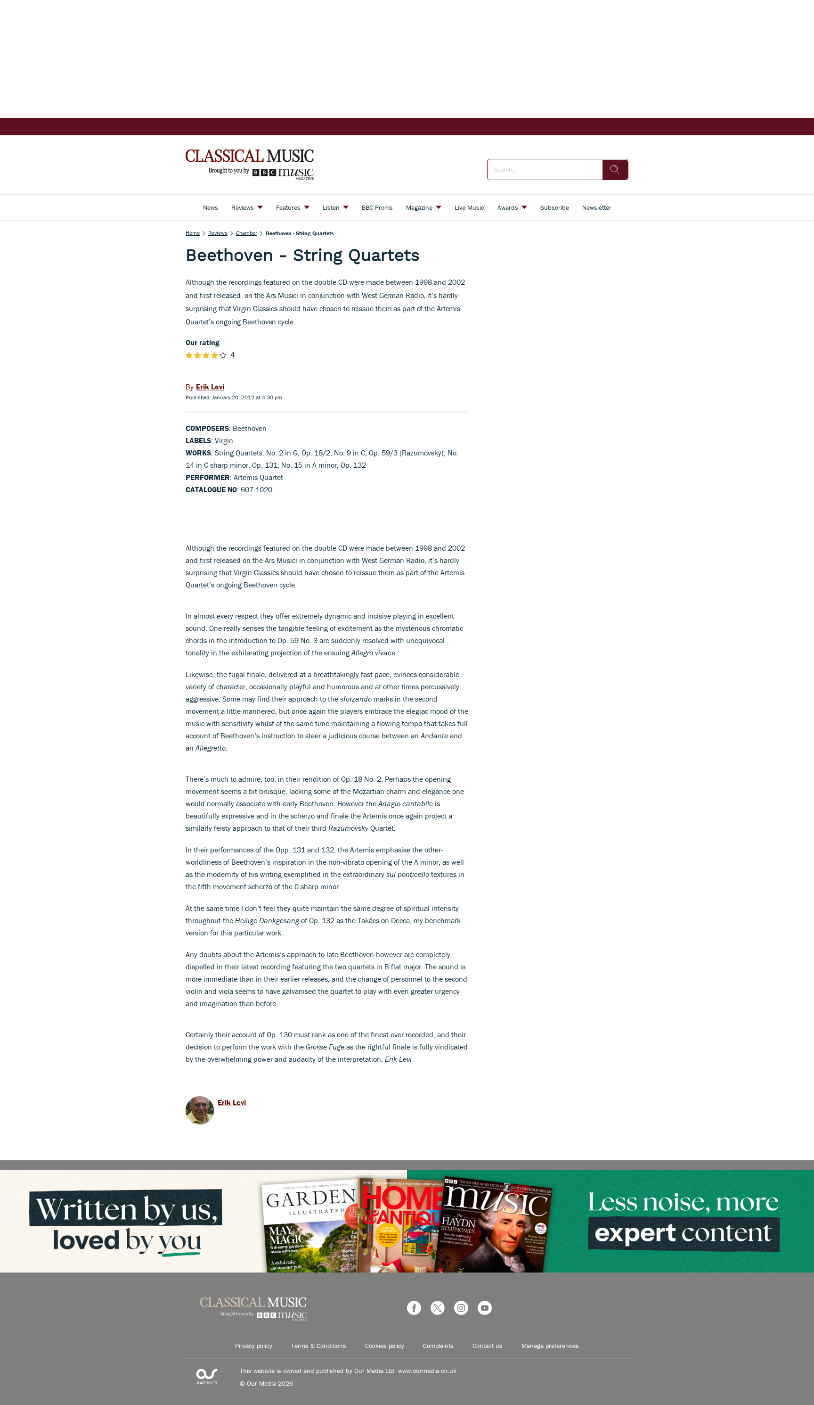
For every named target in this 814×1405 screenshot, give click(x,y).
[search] (615, 170)
